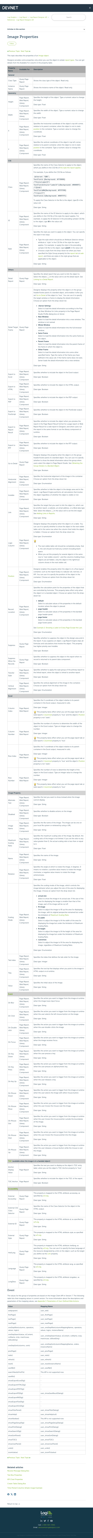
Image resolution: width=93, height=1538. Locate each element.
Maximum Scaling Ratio (60, 915)
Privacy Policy (66, 1535)
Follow (12, 43)
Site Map (73, 1535)
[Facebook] (8, 1494)
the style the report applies (70, 168)
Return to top (12, 1504)
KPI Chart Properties (15, 1479)
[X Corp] (12, 1494)
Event (10, 994)
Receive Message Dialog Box (18, 1471)
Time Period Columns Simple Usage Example (24, 1488)
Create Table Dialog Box (16, 1484)
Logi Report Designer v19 (38, 17)
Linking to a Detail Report (43, 279)
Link (49, 1254)
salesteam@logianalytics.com (49, 1527)
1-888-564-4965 (48, 1525)
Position (11, 576)
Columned (48, 715)
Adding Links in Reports (46, 513)
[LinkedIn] (15, 1494)
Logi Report (23, 17)
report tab (74, 253)
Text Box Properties (14, 1475)
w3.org (45, 1196)
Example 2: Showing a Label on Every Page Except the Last (59, 628)
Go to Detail (40, 295)
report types (69, 60)
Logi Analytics (12, 17)
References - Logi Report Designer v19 (20, 20)
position (37, 129)
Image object (44, 56)
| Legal (59, 1535)
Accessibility (13, 1189)
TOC (10, 1161)
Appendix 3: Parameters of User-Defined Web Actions (58, 1301)
